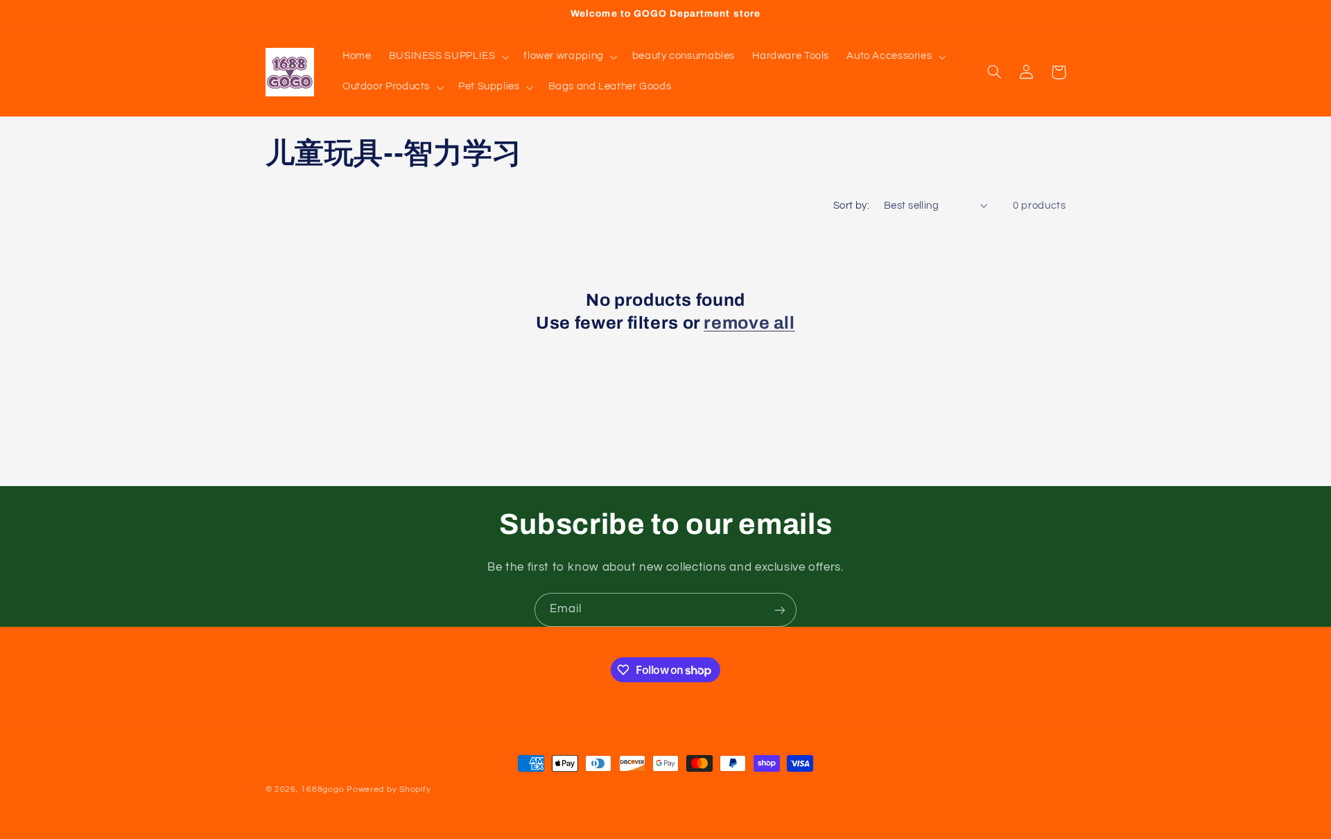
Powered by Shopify (388, 789)
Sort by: (851, 205)
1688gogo (322, 789)
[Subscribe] (780, 610)
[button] (447, 57)
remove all (749, 322)
